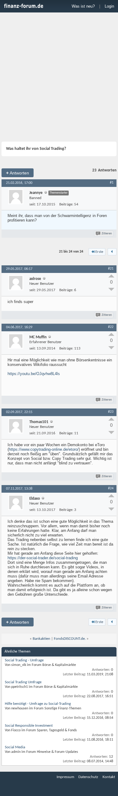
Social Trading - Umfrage (24, 660)
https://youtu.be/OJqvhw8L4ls (34, 373)
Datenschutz (88, 777)
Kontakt (109, 777)
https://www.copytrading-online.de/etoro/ (44, 449)
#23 (110, 412)
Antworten (17, 172)
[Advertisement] (59, 78)
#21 (110, 269)
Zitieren (107, 233)
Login (109, 6)
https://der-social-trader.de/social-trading (43, 558)
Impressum (65, 777)
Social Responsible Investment (29, 726)
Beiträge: (66, 204)
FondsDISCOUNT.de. (70, 639)
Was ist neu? (83, 6)
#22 (110, 327)
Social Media (15, 747)
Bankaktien (41, 639)
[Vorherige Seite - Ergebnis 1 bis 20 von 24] (112, 251)
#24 (110, 488)
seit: (32, 204)
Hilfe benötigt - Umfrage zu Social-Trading (38, 704)
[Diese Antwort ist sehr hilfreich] (111, 276)
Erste (99, 252)
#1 (111, 182)
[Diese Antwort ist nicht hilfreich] (111, 289)
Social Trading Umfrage (23, 682)
